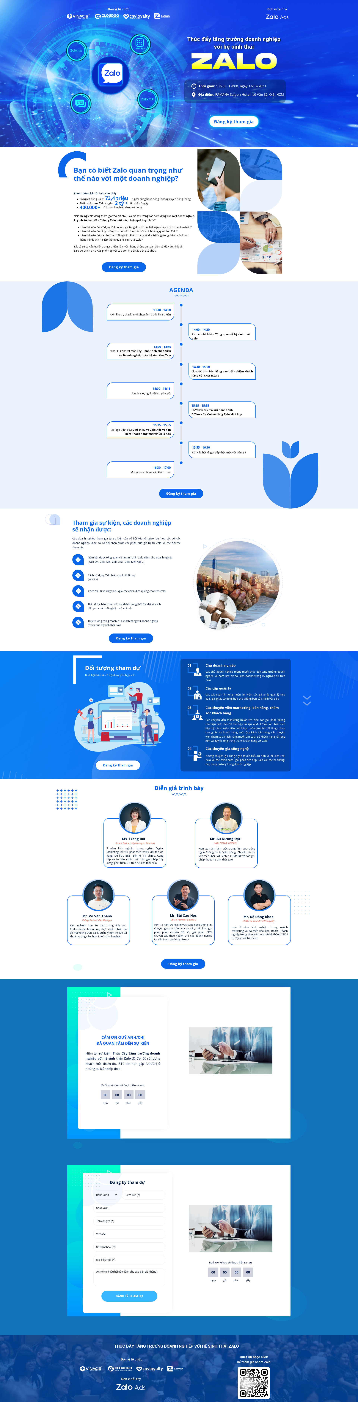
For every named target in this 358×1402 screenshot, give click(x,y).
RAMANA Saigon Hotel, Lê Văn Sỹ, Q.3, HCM (249, 94)
